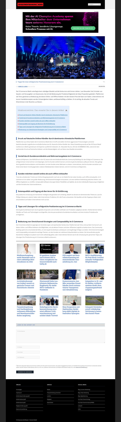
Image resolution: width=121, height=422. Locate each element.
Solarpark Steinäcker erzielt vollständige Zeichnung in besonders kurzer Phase (93, 310)
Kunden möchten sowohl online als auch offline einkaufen (37, 121)
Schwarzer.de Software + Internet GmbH (27, 420)
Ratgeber (49, 399)
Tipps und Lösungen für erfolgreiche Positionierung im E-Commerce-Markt (42, 126)
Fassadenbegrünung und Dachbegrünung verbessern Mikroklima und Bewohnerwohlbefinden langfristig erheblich (26, 311)
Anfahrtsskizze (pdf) (21, 399)
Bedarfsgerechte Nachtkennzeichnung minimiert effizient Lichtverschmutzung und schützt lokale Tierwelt (49, 311)
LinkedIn (80, 406)
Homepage (19, 389)
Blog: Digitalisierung (83, 396)
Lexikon (49, 396)
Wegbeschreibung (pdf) (21, 406)
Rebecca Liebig (22, 86)
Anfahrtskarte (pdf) (20, 402)
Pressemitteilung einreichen (54, 392)
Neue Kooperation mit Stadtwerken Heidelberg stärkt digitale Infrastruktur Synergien (71, 310)
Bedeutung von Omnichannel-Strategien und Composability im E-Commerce (43, 129)
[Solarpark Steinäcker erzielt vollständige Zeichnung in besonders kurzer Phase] (94, 300)
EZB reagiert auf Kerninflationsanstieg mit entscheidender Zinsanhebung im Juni (71, 258)
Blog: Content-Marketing (84, 389)
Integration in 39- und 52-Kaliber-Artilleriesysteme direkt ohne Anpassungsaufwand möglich (93, 285)
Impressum (19, 392)
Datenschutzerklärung (81, 367)
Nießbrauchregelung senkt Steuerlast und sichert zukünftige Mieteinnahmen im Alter (26, 258)
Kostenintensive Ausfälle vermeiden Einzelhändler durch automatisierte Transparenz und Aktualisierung (72, 285)
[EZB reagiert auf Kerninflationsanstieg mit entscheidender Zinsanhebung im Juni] (72, 249)
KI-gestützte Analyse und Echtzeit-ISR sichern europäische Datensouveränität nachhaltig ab (49, 259)
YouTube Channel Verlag (84, 399)
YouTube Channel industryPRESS (86, 402)
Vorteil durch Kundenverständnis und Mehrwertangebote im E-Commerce (42, 118)
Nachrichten (102, 86)
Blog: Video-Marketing (83, 392)
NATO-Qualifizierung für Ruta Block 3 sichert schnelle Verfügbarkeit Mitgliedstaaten (94, 258)
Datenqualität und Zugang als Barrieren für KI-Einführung (37, 123)
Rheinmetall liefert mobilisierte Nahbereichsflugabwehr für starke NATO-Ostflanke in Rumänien (49, 285)
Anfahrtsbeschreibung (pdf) (23, 396)
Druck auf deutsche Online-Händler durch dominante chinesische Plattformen (43, 115)
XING (79, 409)
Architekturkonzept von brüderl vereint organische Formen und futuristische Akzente (26, 284)
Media (48, 389)
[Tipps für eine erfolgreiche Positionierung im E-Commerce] (60, 57)
